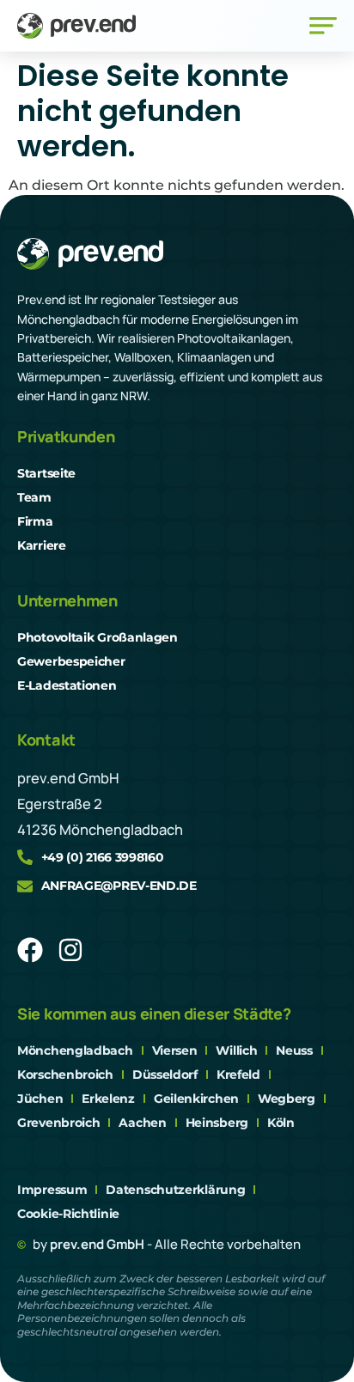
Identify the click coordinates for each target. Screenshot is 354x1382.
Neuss (294, 1050)
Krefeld (238, 1074)
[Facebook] (30, 950)
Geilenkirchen (196, 1098)
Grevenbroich (58, 1122)
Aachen (142, 1122)
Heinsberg (217, 1122)
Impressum (52, 1189)
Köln (281, 1122)
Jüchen (40, 1098)
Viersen (175, 1050)
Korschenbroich (65, 1074)
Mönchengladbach (75, 1050)
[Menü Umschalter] (323, 25)
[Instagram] (70, 950)
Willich (236, 1050)
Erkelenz (108, 1098)
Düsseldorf (165, 1074)
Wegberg (286, 1098)
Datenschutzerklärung (175, 1189)
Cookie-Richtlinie (68, 1213)
